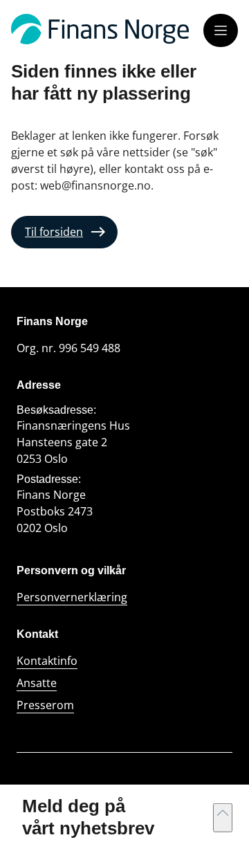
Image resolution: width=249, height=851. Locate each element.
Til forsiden (54, 231)
